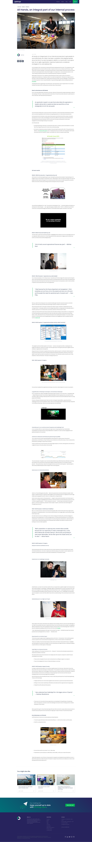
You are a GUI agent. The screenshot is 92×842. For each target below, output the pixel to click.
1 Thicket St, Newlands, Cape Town (67, 820)
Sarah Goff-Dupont (43, 130)
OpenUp (28, 775)
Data (42, 775)
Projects (48, 819)
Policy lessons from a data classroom (44, 787)
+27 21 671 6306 (64, 823)
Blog (47, 821)
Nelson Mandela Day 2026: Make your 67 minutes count (25, 787)
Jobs (47, 823)
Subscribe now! (70, 805)
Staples (58, 628)
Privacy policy (49, 828)
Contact (48, 824)
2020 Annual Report (50, 827)
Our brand (49, 826)
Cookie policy (49, 830)
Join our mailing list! (65, 827)
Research (63, 775)
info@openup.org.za (65, 824)
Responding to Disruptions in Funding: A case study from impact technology (65, 788)
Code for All (37, 317)
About (48, 820)
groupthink (34, 81)
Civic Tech (19, 775)
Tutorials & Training (41, 777)
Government (24, 775)
